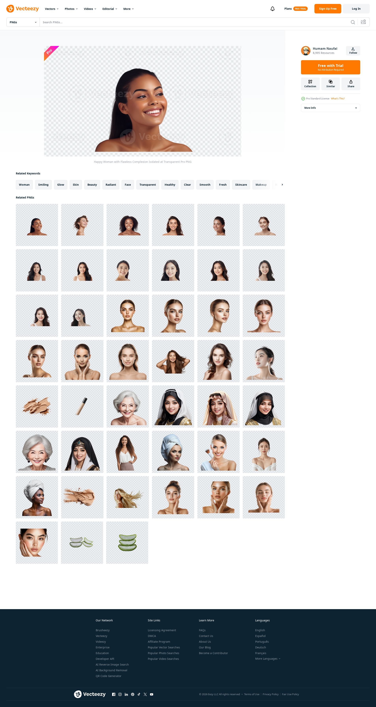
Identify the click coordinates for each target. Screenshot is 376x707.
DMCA (152, 636)
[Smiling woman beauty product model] (173, 406)
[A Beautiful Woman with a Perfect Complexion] (173, 316)
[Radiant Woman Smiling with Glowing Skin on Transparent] (128, 225)
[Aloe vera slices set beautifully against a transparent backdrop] (82, 543)
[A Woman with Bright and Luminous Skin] (128, 316)
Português (262, 641)
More (126, 9)
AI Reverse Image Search (112, 664)
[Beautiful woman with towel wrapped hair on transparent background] (173, 452)
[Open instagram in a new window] (120, 694)
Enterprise (103, 647)
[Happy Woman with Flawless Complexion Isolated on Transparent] (82, 225)
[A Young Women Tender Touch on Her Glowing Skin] (173, 497)
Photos (69, 9)
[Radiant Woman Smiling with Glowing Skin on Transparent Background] (218, 225)
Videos (88, 9)
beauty (92, 184)
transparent (148, 184)
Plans (288, 8)
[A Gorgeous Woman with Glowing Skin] (218, 316)
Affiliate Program (159, 641)
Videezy (101, 641)
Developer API (105, 659)
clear (187, 184)
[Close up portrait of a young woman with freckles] (37, 543)
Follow (353, 52)
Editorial (108, 9)
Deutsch (260, 647)
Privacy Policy (271, 694)
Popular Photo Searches (163, 653)
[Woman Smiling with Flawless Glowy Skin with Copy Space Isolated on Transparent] (173, 225)
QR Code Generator (108, 676)
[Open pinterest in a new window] (132, 694)
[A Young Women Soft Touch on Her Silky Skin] (264, 497)
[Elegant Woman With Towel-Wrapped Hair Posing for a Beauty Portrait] (37, 497)
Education (102, 653)
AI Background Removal (111, 670)
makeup (261, 184)
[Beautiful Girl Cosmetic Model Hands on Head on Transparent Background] (173, 361)
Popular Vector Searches (164, 647)
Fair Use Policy (290, 694)
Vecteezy (101, 636)
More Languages (266, 658)
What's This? (338, 98)
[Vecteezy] (22, 9)
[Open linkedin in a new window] (126, 694)
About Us (205, 641)
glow (60, 184)
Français (260, 653)
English (260, 630)
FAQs (202, 630)
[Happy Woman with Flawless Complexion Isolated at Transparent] (37, 225)
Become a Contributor (213, 653)
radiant (111, 184)
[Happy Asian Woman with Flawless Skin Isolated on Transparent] (218, 270)
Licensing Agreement (162, 630)
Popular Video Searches (163, 659)
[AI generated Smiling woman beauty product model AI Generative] (128, 406)
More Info (310, 108)
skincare (241, 184)
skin (76, 184)
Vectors (50, 9)
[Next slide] (279, 184)
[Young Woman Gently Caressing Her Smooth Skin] (218, 497)
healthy (170, 184)
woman (24, 184)
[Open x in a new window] (145, 694)
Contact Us (206, 636)
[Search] (353, 22)
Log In (356, 8)
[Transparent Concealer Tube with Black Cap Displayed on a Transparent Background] (82, 406)
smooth (205, 184)
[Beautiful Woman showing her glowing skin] (37, 361)
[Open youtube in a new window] (151, 694)
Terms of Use (251, 694)
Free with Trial (331, 67)
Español (260, 636)
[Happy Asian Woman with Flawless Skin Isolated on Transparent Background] (37, 316)
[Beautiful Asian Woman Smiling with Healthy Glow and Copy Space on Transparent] (128, 270)
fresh (223, 184)
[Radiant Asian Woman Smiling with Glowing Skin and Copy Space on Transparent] (173, 270)
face (128, 184)
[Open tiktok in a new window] (139, 694)
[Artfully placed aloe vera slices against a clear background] (127, 543)
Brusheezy (103, 630)
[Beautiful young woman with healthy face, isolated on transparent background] (218, 361)
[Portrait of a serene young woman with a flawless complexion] (82, 361)
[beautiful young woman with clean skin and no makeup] (128, 361)
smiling (43, 184)
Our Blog (205, 647)
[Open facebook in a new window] (113, 694)
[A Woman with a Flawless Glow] (264, 316)
